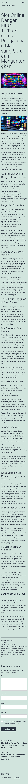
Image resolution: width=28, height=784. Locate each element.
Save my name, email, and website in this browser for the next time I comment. (15, 722)
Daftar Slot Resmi (22, 646)
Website (3, 712)
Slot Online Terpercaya (13, 654)
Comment (4, 676)
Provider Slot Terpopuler (12, 650)
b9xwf (4, 642)
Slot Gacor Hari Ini (11, 652)
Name (3, 694)
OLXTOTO (5, 3)
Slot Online (13, 644)
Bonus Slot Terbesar (11, 646)
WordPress (17, 777)
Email (3, 703)
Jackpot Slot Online (6, 648)
